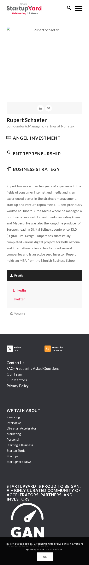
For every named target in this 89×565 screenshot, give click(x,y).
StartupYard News (19, 461)
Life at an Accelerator (21, 428)
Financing (13, 417)
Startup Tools (16, 450)
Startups (12, 456)
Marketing (14, 434)
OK (45, 556)
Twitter (19, 299)
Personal (13, 439)
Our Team (14, 374)
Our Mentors (17, 380)
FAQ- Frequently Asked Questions (33, 368)
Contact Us (15, 363)
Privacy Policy (18, 386)
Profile (18, 275)
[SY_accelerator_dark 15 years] (37, 8)
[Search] (67, 8)
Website (19, 313)
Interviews (14, 423)
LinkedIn (19, 290)
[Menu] (76, 8)
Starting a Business (20, 445)
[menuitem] (67, 8)
